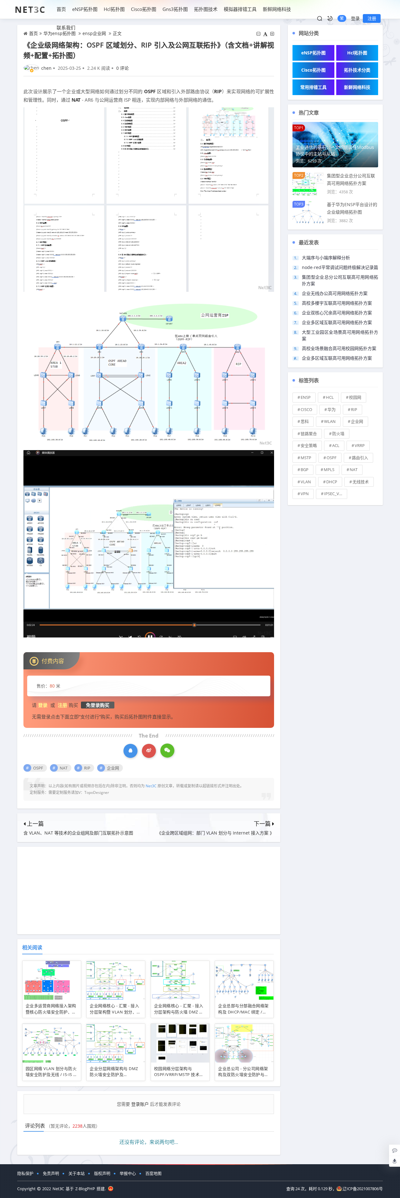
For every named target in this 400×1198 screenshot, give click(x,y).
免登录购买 (97, 705)
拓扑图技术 (206, 9)
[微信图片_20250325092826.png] (148, 370)
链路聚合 (309, 433)
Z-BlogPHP (85, 1188)
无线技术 (360, 482)
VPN (305, 493)
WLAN (330, 421)
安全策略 (309, 445)
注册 (372, 18)
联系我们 (66, 27)
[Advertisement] (148, 890)
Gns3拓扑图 (175, 9)
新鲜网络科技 (277, 9)
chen (46, 68)
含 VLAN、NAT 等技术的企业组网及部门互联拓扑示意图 (78, 833)
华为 (332, 409)
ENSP (306, 397)
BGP (304, 469)
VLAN (306, 482)
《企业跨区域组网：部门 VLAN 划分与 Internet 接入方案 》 (215, 833)
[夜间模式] (330, 18)
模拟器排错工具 (240, 9)
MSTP (306, 457)
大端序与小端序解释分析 (326, 258)
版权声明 (102, 1173)
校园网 (355, 397)
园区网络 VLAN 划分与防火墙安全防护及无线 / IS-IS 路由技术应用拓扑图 (52, 1075)
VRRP (360, 445)
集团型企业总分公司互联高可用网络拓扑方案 (340, 280)
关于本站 (76, 1173)
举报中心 (128, 1173)
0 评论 (122, 68)
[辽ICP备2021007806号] (110, 1188)
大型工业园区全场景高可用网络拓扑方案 (340, 335)
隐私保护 (25, 1173)
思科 (305, 421)
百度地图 (153, 1173)
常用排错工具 (313, 87)
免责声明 (51, 1173)
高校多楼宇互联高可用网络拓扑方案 (337, 303)
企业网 (113, 768)
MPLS (329, 469)
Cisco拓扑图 (143, 9)
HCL (330, 397)
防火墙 (338, 433)
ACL (335, 445)
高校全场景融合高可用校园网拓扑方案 (339, 348)
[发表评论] (394, 1150)
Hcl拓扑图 (114, 9)
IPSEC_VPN (334, 493)
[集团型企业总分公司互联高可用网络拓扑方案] (308, 183)
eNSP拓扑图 (85, 9)
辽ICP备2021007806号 (362, 1188)
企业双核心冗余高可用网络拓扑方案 (337, 313)
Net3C (30, 9)
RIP (218, 91)
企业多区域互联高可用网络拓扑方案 (337, 322)
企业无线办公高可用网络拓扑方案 (335, 293)
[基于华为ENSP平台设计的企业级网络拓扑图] (308, 212)
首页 (61, 9)
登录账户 (140, 1104)
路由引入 (360, 457)
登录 (355, 18)
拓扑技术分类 (357, 70)
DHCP (331, 482)
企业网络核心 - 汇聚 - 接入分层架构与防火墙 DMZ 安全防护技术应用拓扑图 (178, 1012)
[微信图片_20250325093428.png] (148, 543)
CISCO (306, 409)
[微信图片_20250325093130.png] (148, 199)
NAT (76, 100)
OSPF (150, 91)
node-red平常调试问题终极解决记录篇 (340, 267)
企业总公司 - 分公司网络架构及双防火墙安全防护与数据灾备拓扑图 (243, 1075)
